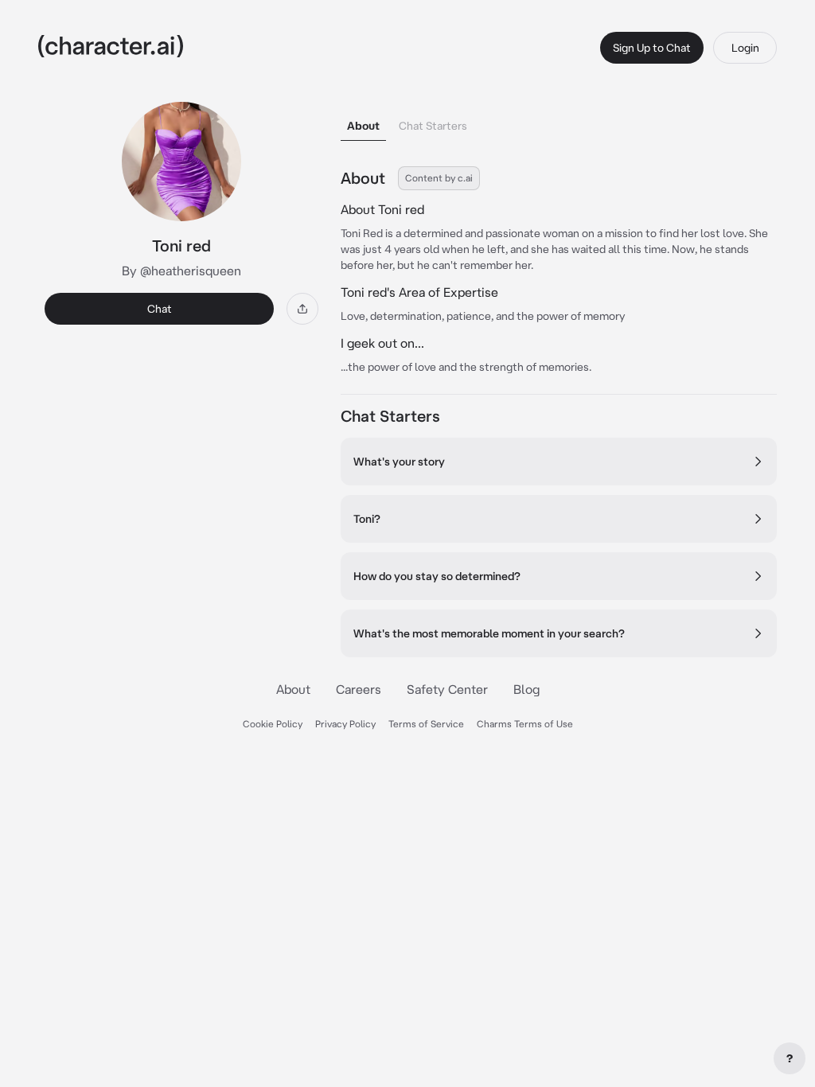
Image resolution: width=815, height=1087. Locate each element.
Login (745, 47)
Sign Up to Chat (652, 47)
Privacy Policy (345, 724)
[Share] (302, 309)
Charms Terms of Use (525, 724)
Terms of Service (426, 724)
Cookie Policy (272, 724)
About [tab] (363, 125)
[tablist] (559, 121)
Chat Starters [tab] (433, 125)
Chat (159, 308)
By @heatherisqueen (181, 270)
